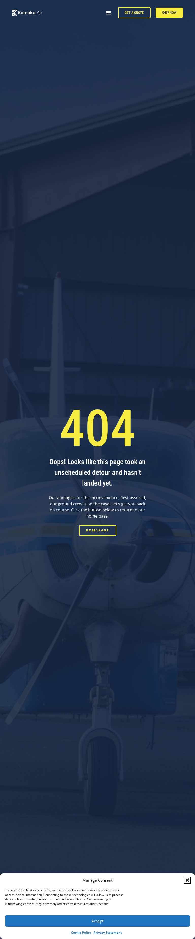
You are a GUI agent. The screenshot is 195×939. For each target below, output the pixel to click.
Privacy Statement (108, 932)
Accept (97, 921)
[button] (187, 880)
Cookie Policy (81, 932)
